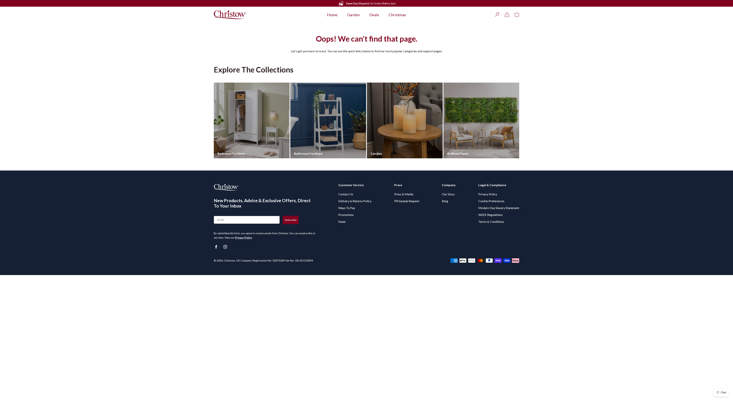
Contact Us (345, 194)
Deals (374, 14)
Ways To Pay (346, 208)
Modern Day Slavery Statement (498, 208)
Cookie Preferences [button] (491, 201)
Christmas (397, 14)
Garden (353, 14)
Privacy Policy (243, 237)
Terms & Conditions (491, 221)
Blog (445, 201)
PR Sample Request (406, 201)
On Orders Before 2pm (371, 3)
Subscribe (291, 219)
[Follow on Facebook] (216, 247)
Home (332, 14)
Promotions (346, 214)
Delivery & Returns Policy (354, 201)
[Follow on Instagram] (225, 247)
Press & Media (403, 194)
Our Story (448, 194)
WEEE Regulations (490, 214)
